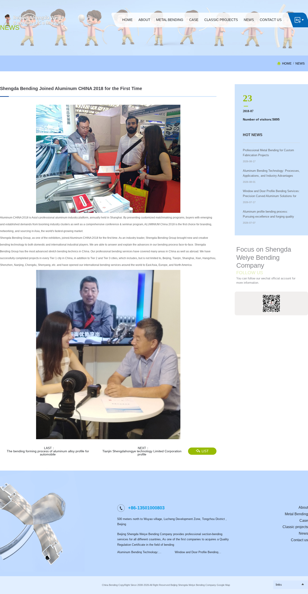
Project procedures (144, 28)
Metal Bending (296, 514)
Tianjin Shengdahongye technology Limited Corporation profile (142, 453)
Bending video (221, 26)
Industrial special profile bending (169, 26)
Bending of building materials (169, 30)
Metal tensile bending (169, 28)
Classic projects (295, 527)
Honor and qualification (144, 30)
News (300, 63)
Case (303, 520)
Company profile (144, 26)
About (303, 507)
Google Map (223, 585)
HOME (287, 63)
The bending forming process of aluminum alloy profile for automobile (48, 453)
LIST (205, 451)
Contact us (299, 540)
